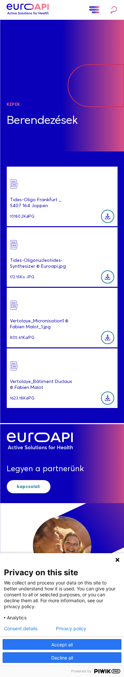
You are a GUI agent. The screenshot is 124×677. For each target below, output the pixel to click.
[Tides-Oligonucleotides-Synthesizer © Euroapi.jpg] (107, 277)
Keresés (112, 10)
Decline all (62, 658)
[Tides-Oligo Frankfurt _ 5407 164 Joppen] (107, 216)
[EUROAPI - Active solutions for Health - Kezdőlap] (28, 10)
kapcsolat (28, 486)
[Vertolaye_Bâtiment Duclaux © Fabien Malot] (107, 398)
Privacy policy (71, 628)
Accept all (62, 644)
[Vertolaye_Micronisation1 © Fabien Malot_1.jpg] (107, 337)
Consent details (20, 628)
